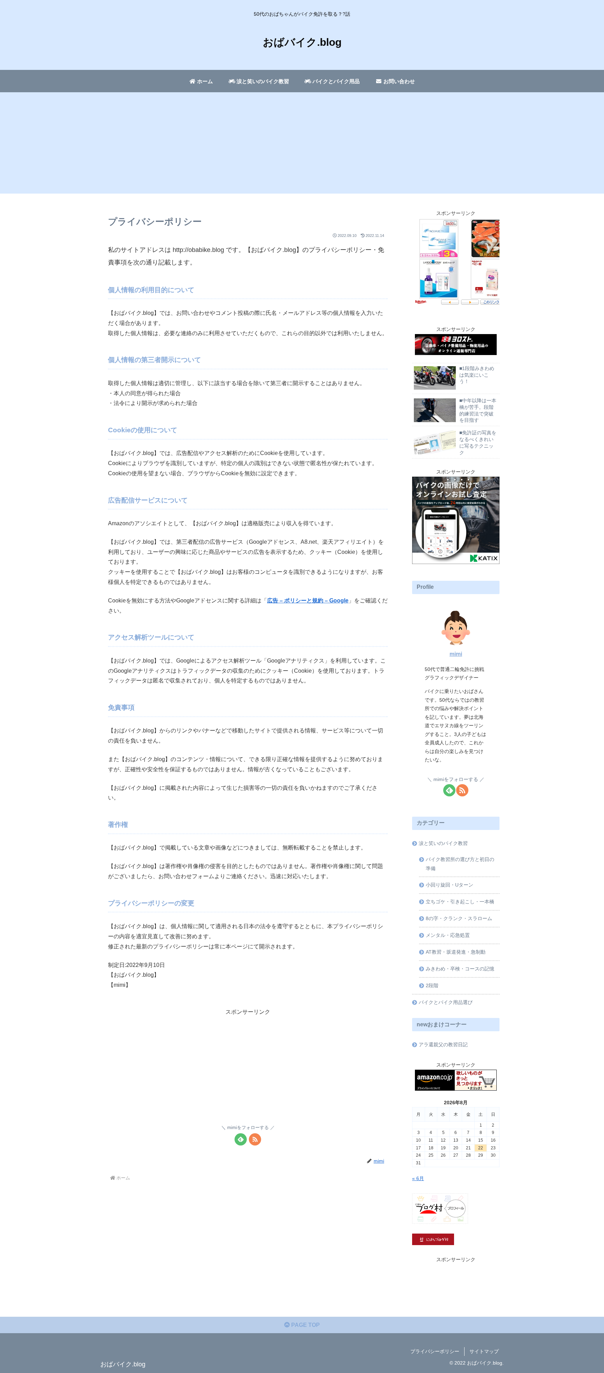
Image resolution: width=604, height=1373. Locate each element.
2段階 (432, 985)
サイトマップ (484, 1351)
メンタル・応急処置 (448, 935)
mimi (456, 654)
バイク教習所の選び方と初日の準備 (460, 864)
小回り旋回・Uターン (449, 885)
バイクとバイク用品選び (446, 1002)
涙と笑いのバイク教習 (443, 843)
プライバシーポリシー (434, 1351)
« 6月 (418, 1178)
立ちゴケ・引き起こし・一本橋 (460, 901)
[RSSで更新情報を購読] (255, 1139)
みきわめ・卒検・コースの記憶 (460, 968)
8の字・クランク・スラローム (459, 918)
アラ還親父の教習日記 (443, 1044)
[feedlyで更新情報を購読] (241, 1139)
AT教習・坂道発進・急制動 (456, 952)
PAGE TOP (305, 1325)
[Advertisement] (302, 145)
